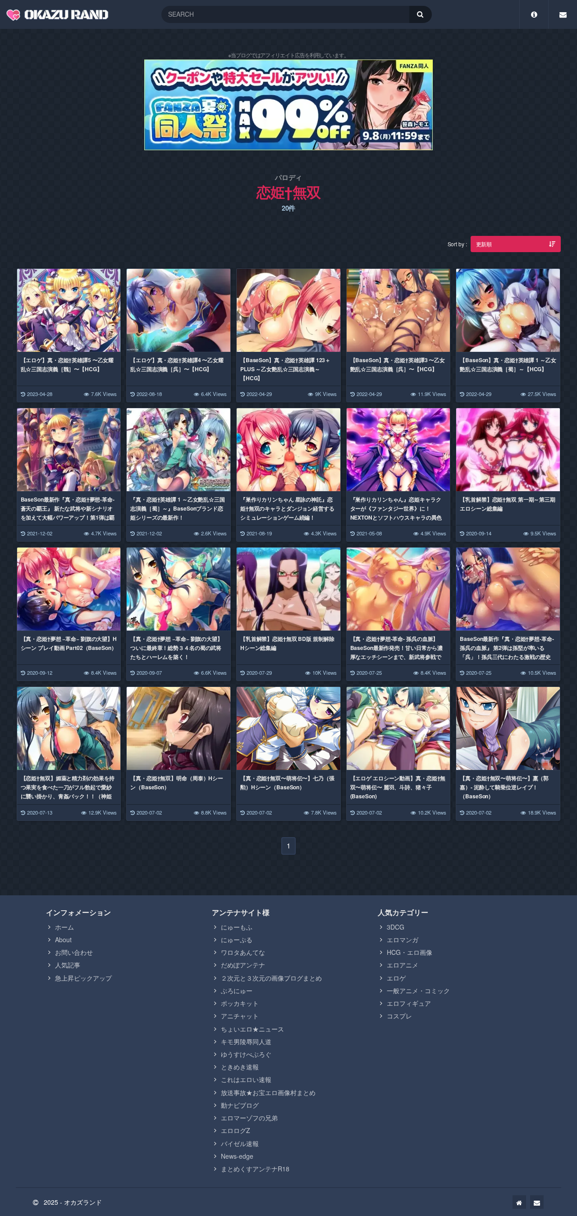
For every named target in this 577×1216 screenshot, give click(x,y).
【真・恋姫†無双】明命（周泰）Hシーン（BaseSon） (176, 782)
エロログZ (235, 1130)
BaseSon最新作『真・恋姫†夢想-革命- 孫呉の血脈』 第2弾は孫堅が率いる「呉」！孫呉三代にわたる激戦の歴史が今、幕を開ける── (507, 652)
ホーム (64, 926)
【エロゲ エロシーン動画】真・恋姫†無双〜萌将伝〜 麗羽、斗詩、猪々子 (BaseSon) (398, 787)
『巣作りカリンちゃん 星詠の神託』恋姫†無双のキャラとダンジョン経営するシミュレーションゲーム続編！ (287, 508)
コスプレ (399, 1015)
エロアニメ (402, 964)
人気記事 (67, 964)
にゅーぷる (236, 939)
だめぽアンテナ (243, 964)
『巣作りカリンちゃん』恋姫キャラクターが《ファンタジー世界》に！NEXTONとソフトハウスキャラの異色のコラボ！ (396, 512)
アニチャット (240, 1015)
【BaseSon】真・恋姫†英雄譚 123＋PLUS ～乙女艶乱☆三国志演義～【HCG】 (285, 369)
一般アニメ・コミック (418, 990)
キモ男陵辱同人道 (246, 1041)
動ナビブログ (240, 1105)
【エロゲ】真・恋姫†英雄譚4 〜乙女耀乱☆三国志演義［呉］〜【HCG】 (177, 364)
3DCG (395, 926)
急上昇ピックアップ (83, 977)
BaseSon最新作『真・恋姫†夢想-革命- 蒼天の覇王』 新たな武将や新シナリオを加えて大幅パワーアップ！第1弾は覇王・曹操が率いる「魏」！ (68, 512)
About (63, 939)
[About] (534, 14)
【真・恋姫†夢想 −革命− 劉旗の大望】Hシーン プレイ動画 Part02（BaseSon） (69, 643)
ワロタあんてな (243, 952)
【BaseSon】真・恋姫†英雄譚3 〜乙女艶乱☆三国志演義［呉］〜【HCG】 (397, 364)
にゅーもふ (236, 926)
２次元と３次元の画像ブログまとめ (271, 977)
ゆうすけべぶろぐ (246, 1054)
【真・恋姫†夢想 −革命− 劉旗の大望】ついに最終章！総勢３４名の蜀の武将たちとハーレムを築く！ (176, 648)
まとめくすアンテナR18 (255, 1168)
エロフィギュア (409, 1003)
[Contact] (563, 14)
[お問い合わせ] (537, 1202)
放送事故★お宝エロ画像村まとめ (268, 1092)
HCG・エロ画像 (409, 952)
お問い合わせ (74, 952)
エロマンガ (402, 939)
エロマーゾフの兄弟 (249, 1117)
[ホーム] (519, 1202)
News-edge (237, 1156)
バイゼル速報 (240, 1143)
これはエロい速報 (246, 1079)
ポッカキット (240, 1003)
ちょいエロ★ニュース (252, 1028)
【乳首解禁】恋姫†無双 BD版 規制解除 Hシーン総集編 (287, 643)
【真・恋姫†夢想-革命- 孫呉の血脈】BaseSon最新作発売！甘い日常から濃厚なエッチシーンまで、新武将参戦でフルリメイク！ (396, 652)
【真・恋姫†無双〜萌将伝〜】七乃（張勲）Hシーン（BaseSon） (287, 782)
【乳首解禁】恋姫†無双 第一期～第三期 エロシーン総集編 (507, 503)
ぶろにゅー (236, 990)
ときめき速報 (240, 1066)
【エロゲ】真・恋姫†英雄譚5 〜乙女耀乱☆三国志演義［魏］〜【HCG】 (67, 364)
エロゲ (396, 977)
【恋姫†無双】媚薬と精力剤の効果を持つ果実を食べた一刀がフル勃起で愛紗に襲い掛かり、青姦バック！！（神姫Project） (68, 791)
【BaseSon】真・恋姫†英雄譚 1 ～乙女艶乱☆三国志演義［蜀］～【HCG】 (508, 364)
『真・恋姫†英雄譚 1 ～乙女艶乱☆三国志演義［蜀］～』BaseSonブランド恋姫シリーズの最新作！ (177, 508)
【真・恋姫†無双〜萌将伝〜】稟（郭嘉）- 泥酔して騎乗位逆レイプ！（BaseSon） (504, 787)
